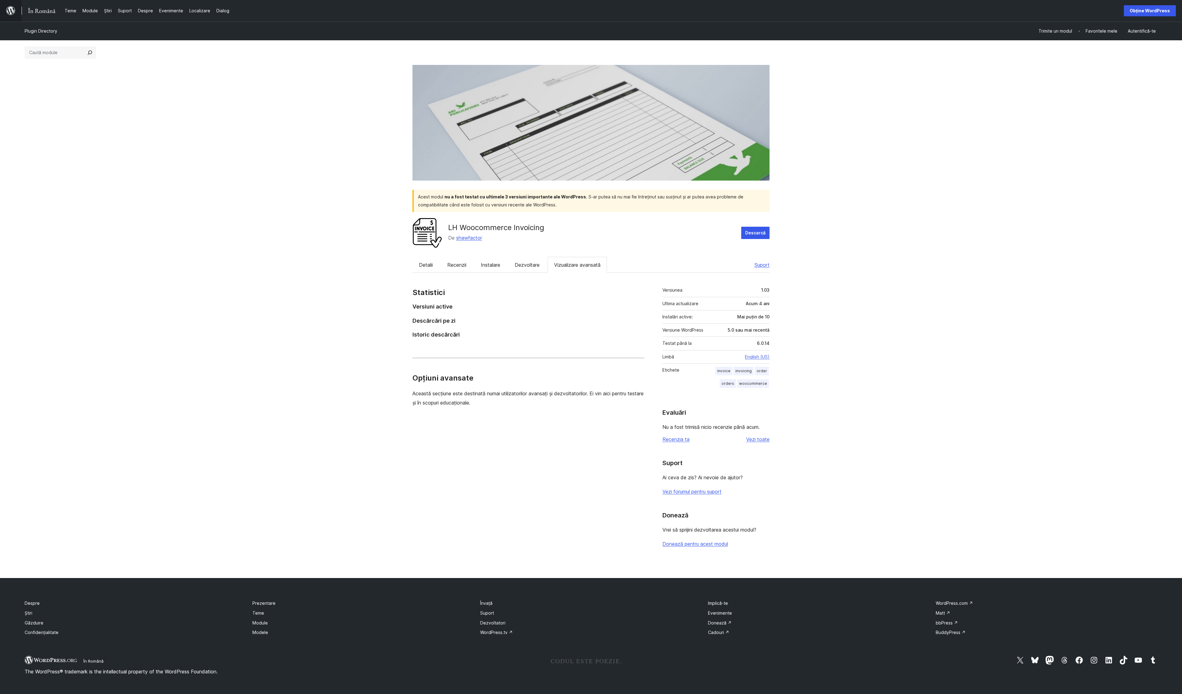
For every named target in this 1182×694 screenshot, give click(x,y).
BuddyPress (951, 632)
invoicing (743, 371)
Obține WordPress (1150, 10)
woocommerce (753, 383)
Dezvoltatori (492, 622)
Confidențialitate (41, 632)
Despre (32, 603)
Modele (260, 632)
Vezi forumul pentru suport (692, 492)
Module (260, 622)
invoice (723, 371)
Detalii (426, 265)
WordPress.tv (496, 632)
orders (728, 383)
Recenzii (456, 265)
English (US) (757, 356)
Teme (258, 613)
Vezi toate (758, 439)
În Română (93, 661)
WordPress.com (954, 603)
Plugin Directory (41, 31)
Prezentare (263, 603)
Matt (943, 613)
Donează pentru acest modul (695, 544)
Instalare (490, 265)
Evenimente (720, 613)
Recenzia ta (676, 439)
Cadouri (718, 632)
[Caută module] (90, 52)
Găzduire (34, 622)
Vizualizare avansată (577, 265)
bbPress (947, 622)
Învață (486, 603)
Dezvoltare (527, 265)
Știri (28, 613)
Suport (762, 265)
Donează (720, 622)
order (762, 371)
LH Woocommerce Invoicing (496, 227)
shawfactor (469, 238)
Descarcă (755, 232)
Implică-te (718, 603)
